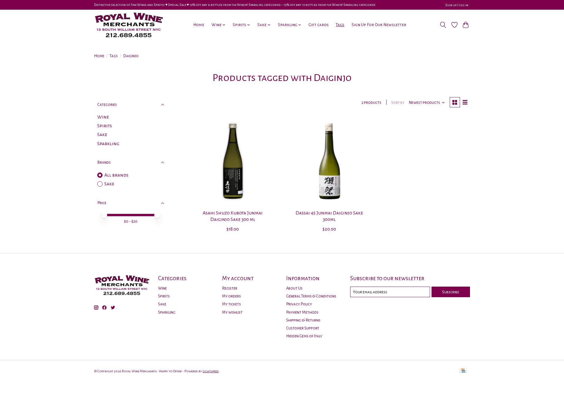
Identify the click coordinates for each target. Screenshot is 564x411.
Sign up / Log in (456, 5)
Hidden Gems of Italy (304, 336)
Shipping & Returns (303, 320)
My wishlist (232, 312)
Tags (340, 25)
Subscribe (450, 292)
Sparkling (108, 143)
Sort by (397, 102)
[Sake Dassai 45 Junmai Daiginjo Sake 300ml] (329, 161)
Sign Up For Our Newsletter (379, 25)
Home (198, 25)
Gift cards (318, 25)
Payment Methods (302, 312)
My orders (231, 296)
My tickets (231, 304)
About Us (294, 288)
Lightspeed (211, 371)
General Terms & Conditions (311, 296)
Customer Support (302, 328)
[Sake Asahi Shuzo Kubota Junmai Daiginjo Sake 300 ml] (233, 161)
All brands (116, 175)
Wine (103, 117)
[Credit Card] (463, 371)
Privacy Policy (299, 304)
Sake (102, 134)
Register (229, 288)
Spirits (104, 125)
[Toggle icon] (443, 25)
